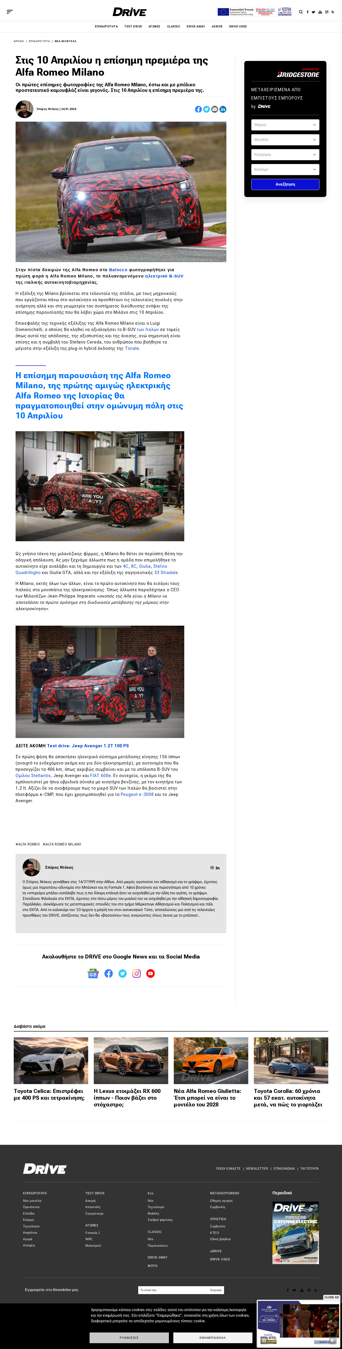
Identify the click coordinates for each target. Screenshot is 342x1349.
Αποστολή (92, 1207)
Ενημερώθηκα (213, 1337)
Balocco (118, 269)
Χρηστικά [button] (218, 1219)
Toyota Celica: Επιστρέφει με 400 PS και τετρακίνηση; (49, 1094)
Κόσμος (28, 1220)
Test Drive (133, 26)
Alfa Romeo (29, 844)
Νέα (151, 1200)
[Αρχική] (130, 11)
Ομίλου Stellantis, (34, 775)
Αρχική (19, 41)
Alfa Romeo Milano (63, 844)
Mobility (153, 1213)
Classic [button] (155, 1232)
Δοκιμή (90, 1200)
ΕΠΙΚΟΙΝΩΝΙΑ (284, 1168)
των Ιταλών (148, 329)
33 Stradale (166, 572)
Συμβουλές (218, 1207)
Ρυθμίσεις (129, 1337)
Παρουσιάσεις (158, 1245)
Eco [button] (151, 1193)
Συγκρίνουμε (94, 1213)
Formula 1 (92, 1233)
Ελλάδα (28, 1213)
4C (125, 566)
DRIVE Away (196, 26)
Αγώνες (155, 26)
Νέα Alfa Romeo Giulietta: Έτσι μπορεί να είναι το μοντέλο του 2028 (207, 1098)
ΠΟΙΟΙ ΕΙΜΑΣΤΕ (228, 1168)
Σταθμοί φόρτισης (160, 1220)
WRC (89, 1239)
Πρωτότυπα (31, 1207)
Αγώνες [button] (91, 1225)
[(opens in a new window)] (309, 12)
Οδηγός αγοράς (221, 1200)
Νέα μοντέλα (65, 41)
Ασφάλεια (30, 1232)
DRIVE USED (238, 26)
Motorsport (93, 1245)
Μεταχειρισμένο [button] (224, 1193)
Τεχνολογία (31, 1226)
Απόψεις (29, 1245)
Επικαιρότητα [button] (35, 1193)
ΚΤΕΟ (214, 1233)
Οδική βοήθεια (220, 1239)
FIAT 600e (100, 775)
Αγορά (28, 1239)
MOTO (152, 1266)
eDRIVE (217, 26)
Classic (173, 26)
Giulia (145, 566)
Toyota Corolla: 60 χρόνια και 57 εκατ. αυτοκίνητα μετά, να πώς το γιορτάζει (288, 1098)
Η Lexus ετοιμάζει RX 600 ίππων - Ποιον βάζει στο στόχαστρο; (127, 1098)
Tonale (132, 348)
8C (134, 566)
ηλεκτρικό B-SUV (164, 276)
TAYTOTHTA (309, 1168)
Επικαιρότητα (106, 26)
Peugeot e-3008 (137, 794)
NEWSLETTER (257, 1168)
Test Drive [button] (95, 1193)
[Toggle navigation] (10, 12)
